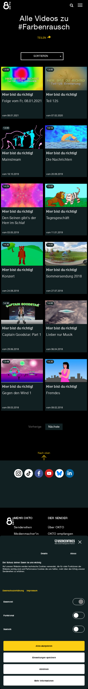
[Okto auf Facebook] (39, 473)
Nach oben (44, 453)
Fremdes (53, 393)
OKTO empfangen (60, 533)
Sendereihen (23, 527)
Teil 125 (52, 101)
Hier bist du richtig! (17, 94)
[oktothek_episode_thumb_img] (22, 78)
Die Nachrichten (59, 160)
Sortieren (41, 56)
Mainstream (11, 160)
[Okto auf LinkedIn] (69, 473)
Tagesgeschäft (57, 218)
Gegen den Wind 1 (16, 393)
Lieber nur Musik (59, 335)
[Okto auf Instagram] (18, 473)
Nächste (54, 426)
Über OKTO (56, 527)
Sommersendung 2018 (64, 276)
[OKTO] (7, 5)
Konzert (8, 276)
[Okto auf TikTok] (28, 473)
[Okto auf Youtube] (49, 473)
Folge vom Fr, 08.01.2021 (22, 101)
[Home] (10, 522)
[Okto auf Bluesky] (59, 473)
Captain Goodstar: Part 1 (21, 335)
